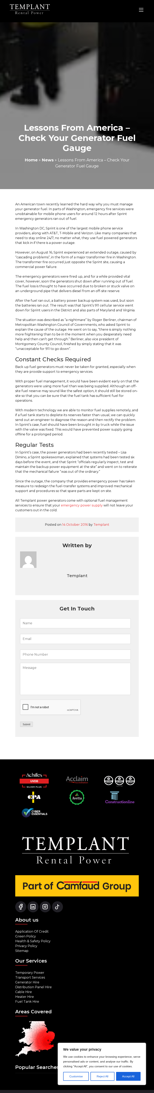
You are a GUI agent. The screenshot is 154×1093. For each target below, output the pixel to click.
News (48, 160)
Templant (101, 525)
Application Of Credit (32, 931)
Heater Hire (24, 997)
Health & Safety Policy (33, 941)
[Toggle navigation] (141, 10)
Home (31, 160)
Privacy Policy (26, 946)
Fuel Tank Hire (27, 1001)
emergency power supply (82, 505)
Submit (26, 724)
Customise (76, 1076)
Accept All (128, 1076)
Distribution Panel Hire (33, 987)
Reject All (102, 1076)
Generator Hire (27, 982)
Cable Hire (23, 992)
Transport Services (30, 977)
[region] (102, 1064)
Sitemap (21, 951)
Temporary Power (29, 973)
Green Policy (25, 936)
